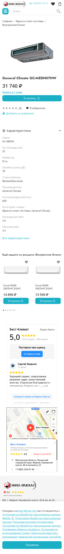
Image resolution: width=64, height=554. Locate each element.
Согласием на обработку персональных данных (31, 525)
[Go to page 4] (9, 310)
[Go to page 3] (7, 310)
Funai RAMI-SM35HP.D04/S (12, 287)
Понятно (32, 545)
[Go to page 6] (14, 310)
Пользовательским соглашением (33, 522)
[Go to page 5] (12, 310)
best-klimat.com (27, 511)
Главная (7, 21)
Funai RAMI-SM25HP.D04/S (44, 287)
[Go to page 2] (5, 310)
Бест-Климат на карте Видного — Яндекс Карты (32, 402)
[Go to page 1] (3, 310)
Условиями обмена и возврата (21, 529)
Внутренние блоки (13, 25)
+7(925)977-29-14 (40, 3)
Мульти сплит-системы (30, 21)
